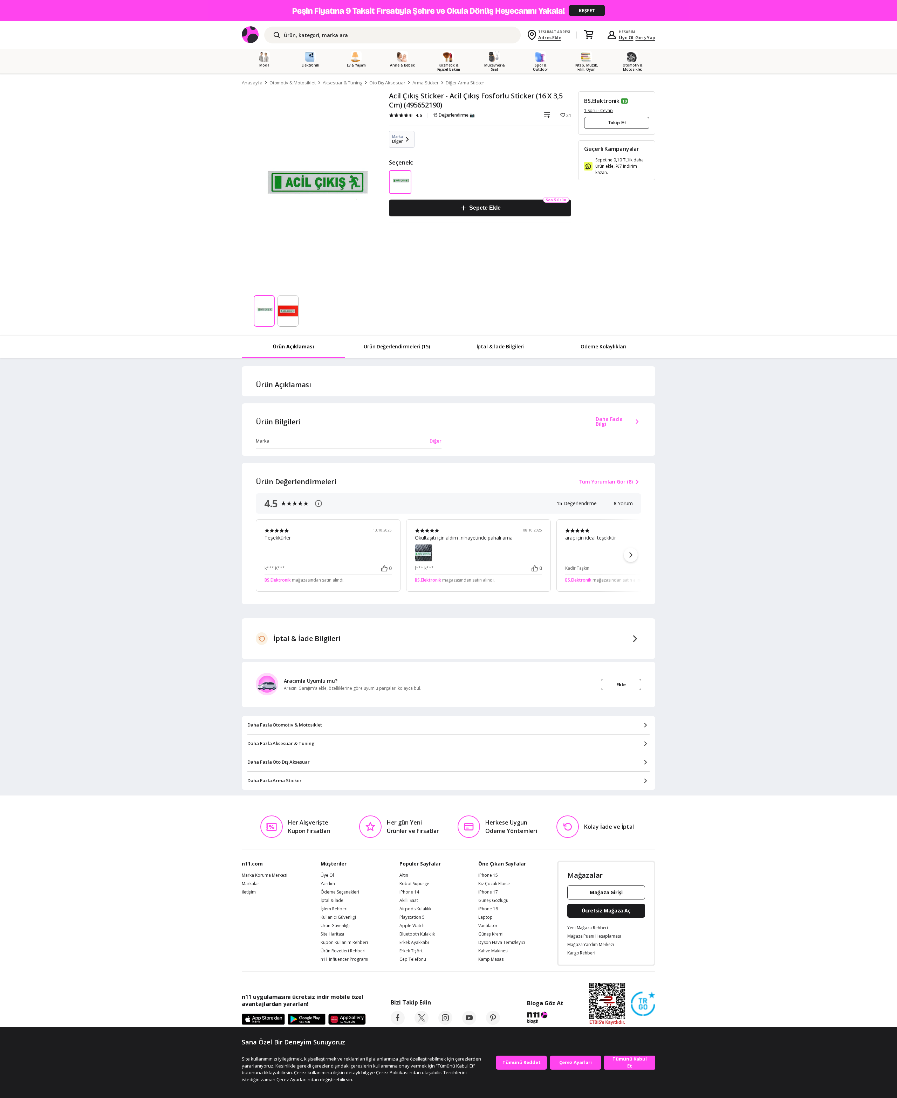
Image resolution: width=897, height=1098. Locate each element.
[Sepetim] (588, 35)
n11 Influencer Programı (344, 959)
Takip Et (617, 122)
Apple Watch (412, 926)
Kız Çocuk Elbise (494, 884)
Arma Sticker (425, 82)
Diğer (435, 441)
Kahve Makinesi (493, 951)
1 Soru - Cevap (598, 110)
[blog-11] (545, 1019)
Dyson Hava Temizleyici (501, 942)
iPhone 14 (409, 892)
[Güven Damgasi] (643, 1004)
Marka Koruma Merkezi (264, 875)
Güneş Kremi (491, 934)
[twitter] (422, 1023)
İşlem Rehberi (334, 909)
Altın (403, 875)
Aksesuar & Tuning (342, 82)
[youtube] (469, 1023)
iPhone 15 (488, 875)
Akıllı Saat (408, 900)
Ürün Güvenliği (335, 926)
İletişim (249, 892)
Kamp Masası (491, 959)
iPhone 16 (488, 909)
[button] (631, 555)
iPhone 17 (488, 892)
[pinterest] (493, 1023)
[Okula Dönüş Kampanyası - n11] (448, 10)
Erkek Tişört (411, 951)
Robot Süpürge (414, 884)
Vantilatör (488, 926)
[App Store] (263, 1020)
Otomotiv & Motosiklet (292, 82)
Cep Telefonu (412, 959)
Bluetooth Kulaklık (417, 934)
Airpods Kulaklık (415, 909)
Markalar (250, 884)
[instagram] (445, 1023)
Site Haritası (332, 934)
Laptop (485, 917)
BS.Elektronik (601, 100)
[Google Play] (307, 1020)
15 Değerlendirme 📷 (454, 115)
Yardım (328, 884)
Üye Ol (626, 37)
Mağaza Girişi (606, 892)
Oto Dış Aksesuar (387, 82)
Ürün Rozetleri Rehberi (343, 951)
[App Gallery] (347, 1020)
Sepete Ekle (484, 208)
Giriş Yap (645, 37)
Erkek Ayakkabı (414, 942)
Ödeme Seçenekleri (340, 892)
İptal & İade (332, 900)
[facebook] (398, 1023)
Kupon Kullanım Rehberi (344, 942)
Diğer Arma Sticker (465, 82)
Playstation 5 (412, 917)
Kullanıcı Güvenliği (338, 917)
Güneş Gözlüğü (493, 900)
